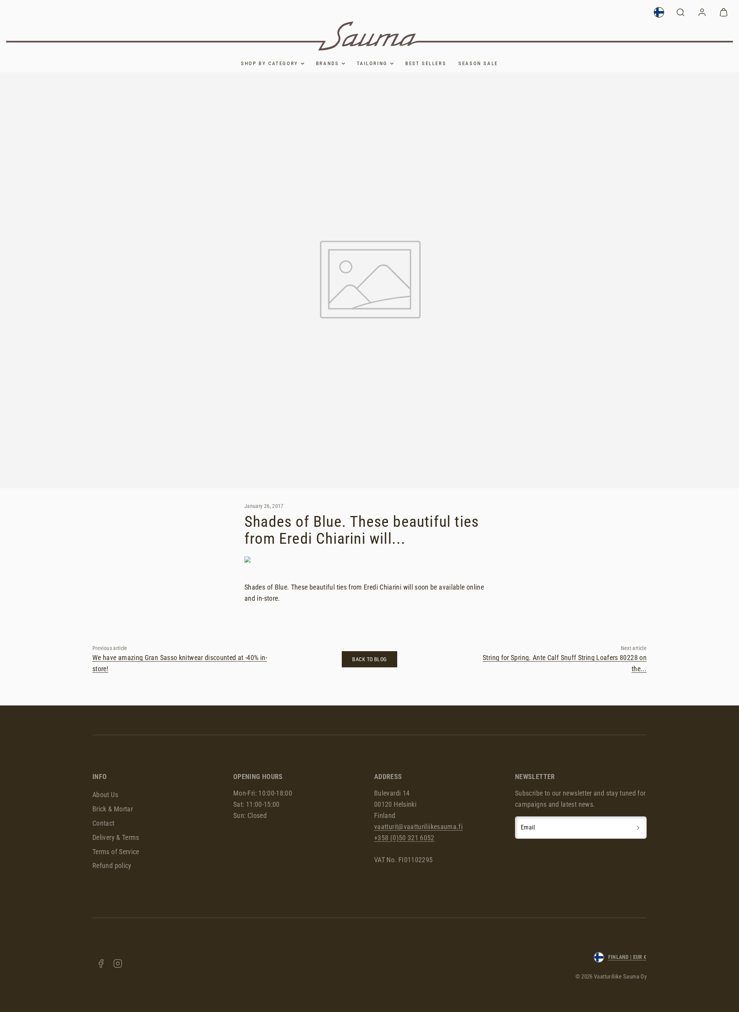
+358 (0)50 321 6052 (404, 838)
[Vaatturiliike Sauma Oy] (369, 36)
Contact (103, 823)
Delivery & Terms (115, 837)
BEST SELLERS (425, 63)
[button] (680, 12)
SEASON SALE (478, 63)
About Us (105, 795)
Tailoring (372, 63)
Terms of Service (115, 852)
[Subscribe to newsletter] (638, 827)
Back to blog (369, 659)
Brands (327, 63)
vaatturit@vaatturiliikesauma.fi (418, 827)
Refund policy (112, 865)
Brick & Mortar (112, 809)
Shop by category (269, 63)
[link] (659, 12)
